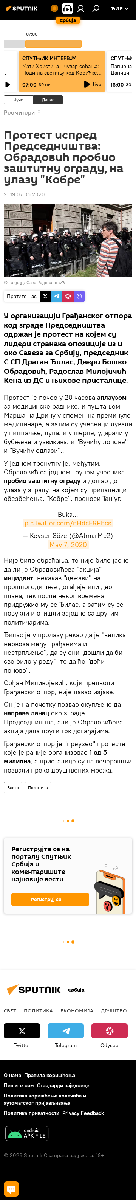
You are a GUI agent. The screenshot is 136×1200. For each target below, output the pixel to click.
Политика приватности (31, 1113)
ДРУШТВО (114, 1010)
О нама (12, 1075)
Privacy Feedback (83, 1113)
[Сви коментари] (11, 1189)
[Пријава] (80, 8)
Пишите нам (19, 1085)
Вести (13, 787)
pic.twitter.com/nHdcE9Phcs (68, 523)
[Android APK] (27, 1134)
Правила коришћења (49, 1075)
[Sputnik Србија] (23, 11)
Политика (38, 787)
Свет (10, 1010)
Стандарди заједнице (63, 1085)
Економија (76, 1010)
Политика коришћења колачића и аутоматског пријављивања (45, 1099)
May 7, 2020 (68, 544)
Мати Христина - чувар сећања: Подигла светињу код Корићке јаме (60, 72)
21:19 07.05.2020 (24, 194)
